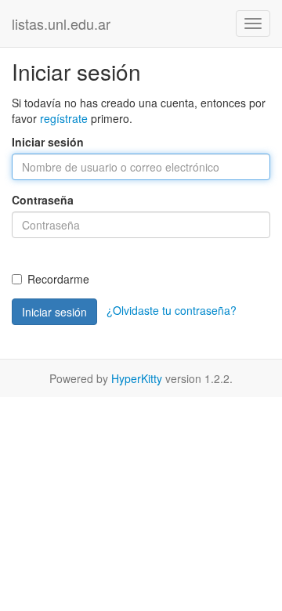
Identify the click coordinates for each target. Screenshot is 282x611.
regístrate (64, 118)
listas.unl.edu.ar (61, 23)
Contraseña (43, 200)
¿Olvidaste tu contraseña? (172, 310)
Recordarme (58, 279)
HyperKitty (136, 378)
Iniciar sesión (48, 142)
